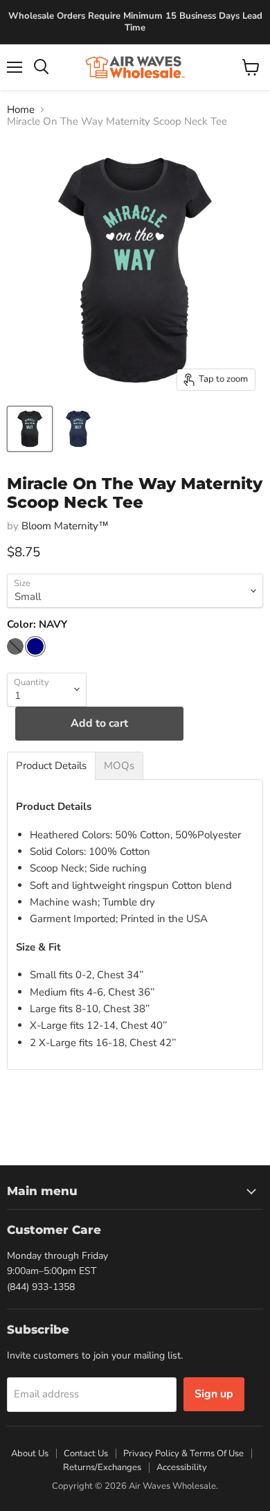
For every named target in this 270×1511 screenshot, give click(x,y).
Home (21, 110)
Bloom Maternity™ (65, 526)
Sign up (214, 1394)
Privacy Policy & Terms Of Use (183, 1453)
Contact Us (86, 1453)
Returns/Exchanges (102, 1467)
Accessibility (181, 1467)
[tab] (51, 766)
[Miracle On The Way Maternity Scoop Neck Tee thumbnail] (30, 429)
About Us (29, 1453)
